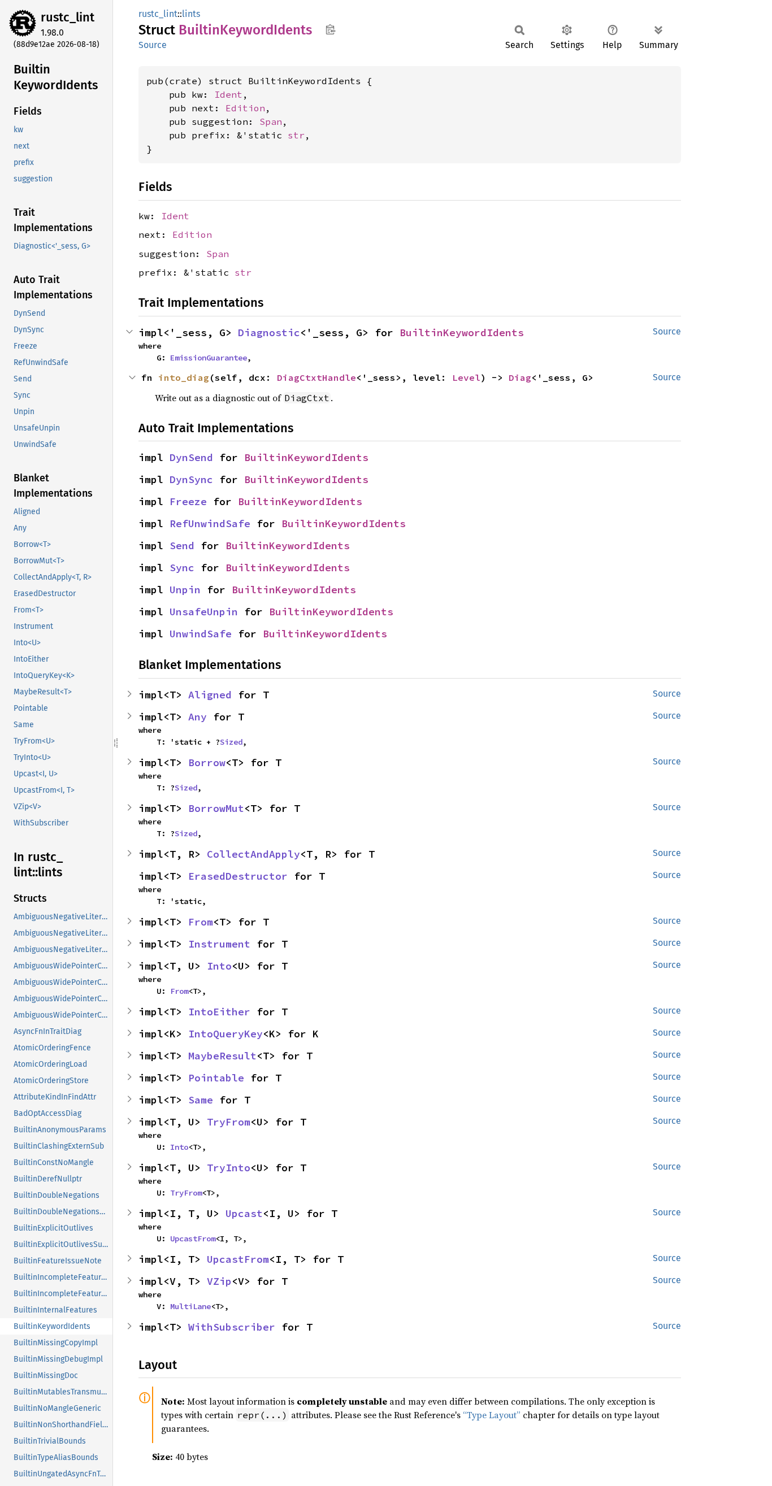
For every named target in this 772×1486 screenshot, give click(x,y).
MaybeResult (222, 1055)
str (296, 135)
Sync (182, 567)
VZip (219, 1281)
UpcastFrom (192, 1238)
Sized (231, 742)
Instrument (219, 943)
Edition (245, 108)
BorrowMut (216, 808)
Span (270, 121)
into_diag (183, 377)
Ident (228, 94)
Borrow (206, 762)
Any (197, 716)
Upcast (244, 1213)
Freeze (188, 501)
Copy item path (330, 29)
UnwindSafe (201, 633)
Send (182, 545)
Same (200, 1099)
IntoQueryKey (225, 1033)
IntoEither (219, 1011)
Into (219, 965)
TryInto (228, 1167)
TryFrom (228, 1121)
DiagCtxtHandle (316, 377)
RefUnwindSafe (210, 523)
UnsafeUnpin (204, 611)
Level (466, 377)
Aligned (210, 694)
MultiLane (190, 1306)
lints (191, 13)
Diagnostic (269, 332)
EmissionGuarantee (208, 358)
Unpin (185, 589)
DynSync (191, 479)
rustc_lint (67, 17)
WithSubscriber (231, 1326)
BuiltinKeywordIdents (462, 332)
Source (152, 45)
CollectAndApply (253, 854)
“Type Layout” (492, 1415)
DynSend (191, 457)
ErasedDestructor (238, 876)
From (200, 921)
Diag (520, 377)
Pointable (216, 1077)
